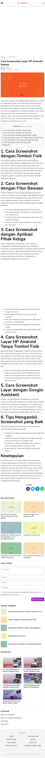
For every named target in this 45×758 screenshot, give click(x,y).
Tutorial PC (5, 724)
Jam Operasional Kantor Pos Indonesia (34, 557)
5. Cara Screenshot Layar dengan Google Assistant (20, 140)
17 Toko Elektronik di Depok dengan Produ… (32, 670)
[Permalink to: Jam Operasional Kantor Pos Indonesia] (34, 548)
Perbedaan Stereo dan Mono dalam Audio (11, 702)
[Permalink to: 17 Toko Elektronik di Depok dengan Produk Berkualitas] (33, 662)
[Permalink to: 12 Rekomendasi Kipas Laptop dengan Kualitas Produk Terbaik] (12, 678)
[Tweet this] (33, 489)
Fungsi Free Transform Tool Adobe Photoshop (10, 557)
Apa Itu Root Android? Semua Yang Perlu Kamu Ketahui (9, 516)
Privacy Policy (11, 746)
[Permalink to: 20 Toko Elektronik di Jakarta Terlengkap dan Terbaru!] (33, 678)
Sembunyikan (26, 126)
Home (11, 736)
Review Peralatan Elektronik (11, 718)
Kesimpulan (6, 145)
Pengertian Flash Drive (32, 535)
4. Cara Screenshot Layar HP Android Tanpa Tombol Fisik (22, 138)
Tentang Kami (33, 736)
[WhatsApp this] (42, 489)
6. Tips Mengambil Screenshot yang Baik (16, 142)
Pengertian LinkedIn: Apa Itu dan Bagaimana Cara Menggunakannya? (11, 537)
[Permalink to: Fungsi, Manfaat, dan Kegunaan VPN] (34, 507)
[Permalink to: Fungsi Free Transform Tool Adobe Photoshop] (11, 548)
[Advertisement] (22, 30)
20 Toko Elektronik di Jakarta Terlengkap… (32, 686)
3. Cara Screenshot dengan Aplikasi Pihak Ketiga (19, 135)
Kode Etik (33, 743)
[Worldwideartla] (22, 3)
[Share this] (28, 489)
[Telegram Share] (37, 489)
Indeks (33, 739)
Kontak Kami (11, 739)
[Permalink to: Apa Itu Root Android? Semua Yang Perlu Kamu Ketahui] (11, 507)
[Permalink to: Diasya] (3, 69)
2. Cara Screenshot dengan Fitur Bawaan (16, 133)
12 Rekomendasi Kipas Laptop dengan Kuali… (11, 686)
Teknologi (4, 721)
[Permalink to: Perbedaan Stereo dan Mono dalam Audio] (12, 694)
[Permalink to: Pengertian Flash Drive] (34, 528)
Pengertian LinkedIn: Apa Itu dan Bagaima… (25, 628)
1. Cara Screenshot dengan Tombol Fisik (16, 130)
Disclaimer (11, 743)
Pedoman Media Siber (33, 746)
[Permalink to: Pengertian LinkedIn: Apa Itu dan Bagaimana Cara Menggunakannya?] (11, 528)
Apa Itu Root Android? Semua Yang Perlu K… (25, 611)
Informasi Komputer (8, 715)
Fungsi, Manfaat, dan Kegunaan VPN (31, 515)
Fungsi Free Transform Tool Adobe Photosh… (25, 644)
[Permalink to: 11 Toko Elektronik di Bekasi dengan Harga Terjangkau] (12, 662)
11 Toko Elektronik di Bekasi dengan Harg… (11, 670)
